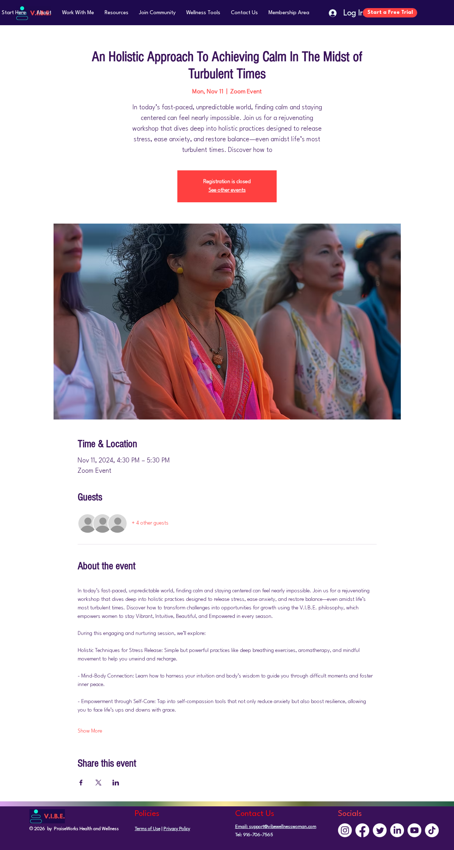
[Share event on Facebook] (81, 782)
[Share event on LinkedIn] (115, 782)
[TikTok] (432, 830)
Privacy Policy (177, 829)
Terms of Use (147, 829)
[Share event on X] (98, 782)
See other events (227, 190)
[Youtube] (414, 830)
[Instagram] (345, 830)
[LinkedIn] (397, 830)
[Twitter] (380, 830)
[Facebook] (362, 830)
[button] (44, 13)
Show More (90, 731)
